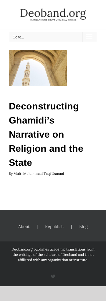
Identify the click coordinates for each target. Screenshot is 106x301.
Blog (83, 226)
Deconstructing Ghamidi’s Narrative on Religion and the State (46, 134)
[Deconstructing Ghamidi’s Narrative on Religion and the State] (38, 68)
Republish (54, 226)
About (23, 226)
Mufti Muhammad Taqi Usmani (39, 173)
